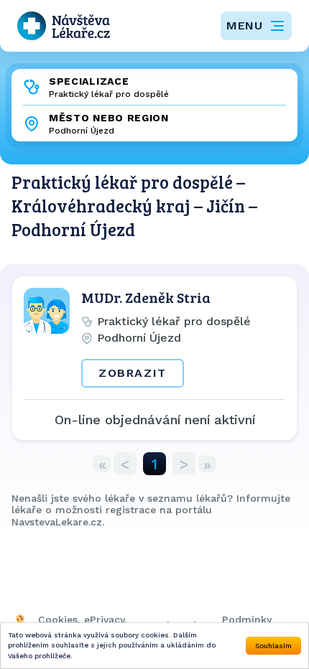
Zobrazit (132, 373)
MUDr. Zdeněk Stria (146, 297)
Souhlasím (273, 646)
